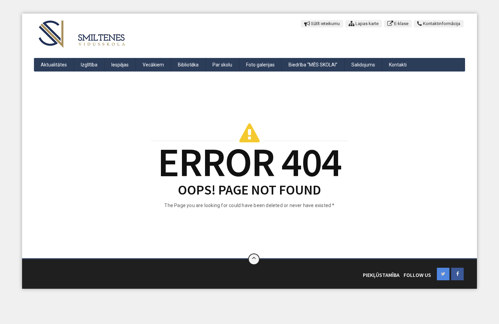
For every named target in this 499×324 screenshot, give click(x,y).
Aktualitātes (54, 64)
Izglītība (89, 64)
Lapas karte (366, 23)
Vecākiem (153, 64)
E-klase (400, 23)
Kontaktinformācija (441, 23)
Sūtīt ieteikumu (325, 23)
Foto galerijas (260, 64)
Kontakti (398, 64)
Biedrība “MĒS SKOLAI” (313, 64)
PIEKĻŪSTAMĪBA (381, 274)
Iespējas (120, 64)
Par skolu (222, 64)
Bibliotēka (188, 64)
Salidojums (363, 64)
